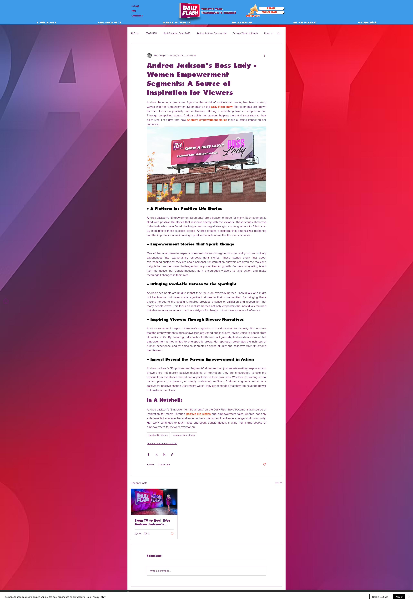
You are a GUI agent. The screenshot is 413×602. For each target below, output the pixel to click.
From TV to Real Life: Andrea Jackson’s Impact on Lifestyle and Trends (152, 522)
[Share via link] (172, 454)
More (266, 33)
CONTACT (137, 15)
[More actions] (264, 55)
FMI (133, 11)
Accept (399, 596)
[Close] (409, 596)
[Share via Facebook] (148, 454)
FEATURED (151, 33)
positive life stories (158, 435)
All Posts (135, 33)
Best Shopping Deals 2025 (176, 33)
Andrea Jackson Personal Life (212, 33)
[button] (278, 33)
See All (278, 482)
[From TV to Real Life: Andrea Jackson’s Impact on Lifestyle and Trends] (154, 502)
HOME (135, 6)
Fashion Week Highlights (245, 33)
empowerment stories (184, 435)
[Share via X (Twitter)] (156, 454)
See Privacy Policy (96, 596)
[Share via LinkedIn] (164, 454)
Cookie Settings (380, 596)
